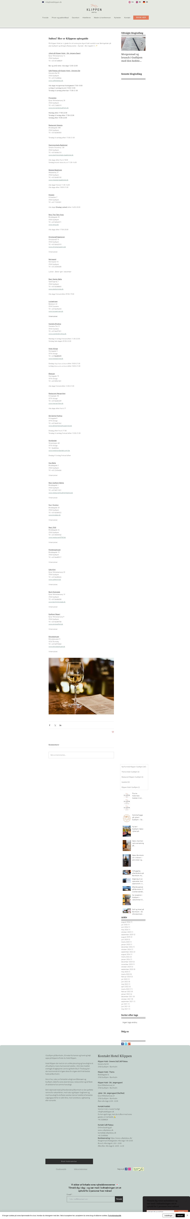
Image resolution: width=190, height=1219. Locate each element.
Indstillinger (168, 1215)
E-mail (69, 1194)
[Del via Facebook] (50, 725)
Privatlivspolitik (61, 1169)
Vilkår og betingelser (80, 1169)
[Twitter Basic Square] (126, 1044)
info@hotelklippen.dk (53, 2)
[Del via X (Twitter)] (55, 725)
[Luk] (187, 1215)
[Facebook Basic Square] (122, 1044)
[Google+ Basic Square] (129, 1044)
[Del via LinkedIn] (60, 725)
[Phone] (43, 2)
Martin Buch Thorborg (78, 1068)
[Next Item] (142, 44)
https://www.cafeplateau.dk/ (121, 1138)
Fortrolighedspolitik (114, 1215)
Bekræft (180, 1215)
